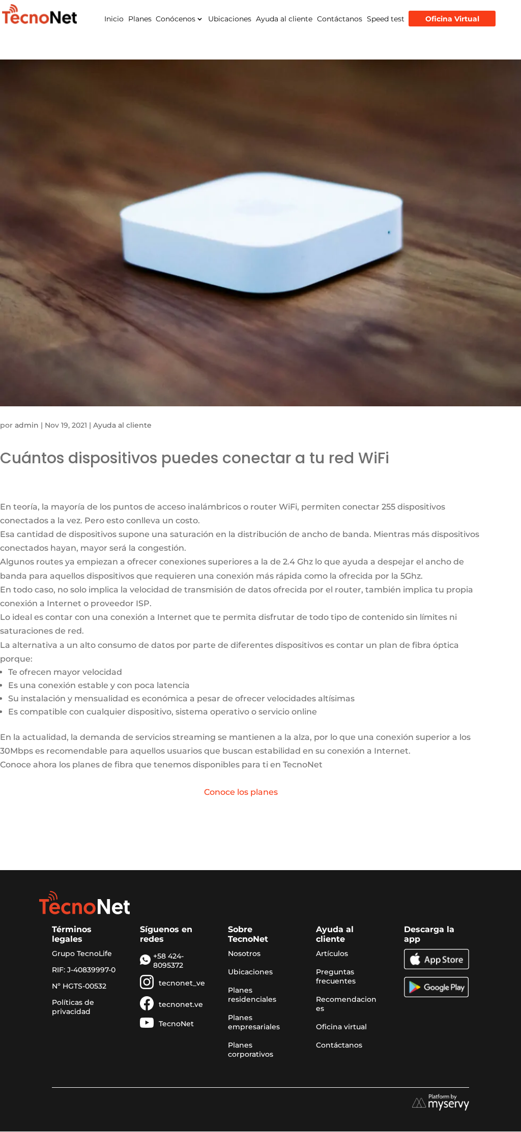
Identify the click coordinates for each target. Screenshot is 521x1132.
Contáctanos (339, 18)
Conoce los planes (241, 792)
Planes (140, 18)
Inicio (114, 18)
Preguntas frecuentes (336, 976)
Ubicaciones (229, 18)
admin (27, 425)
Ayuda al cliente (284, 18)
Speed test (385, 18)
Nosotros (244, 953)
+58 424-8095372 (168, 960)
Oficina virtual (341, 1026)
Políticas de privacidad (73, 1007)
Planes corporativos (250, 1049)
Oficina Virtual (452, 18)
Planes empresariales (254, 1022)
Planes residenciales (252, 995)
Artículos (332, 953)
